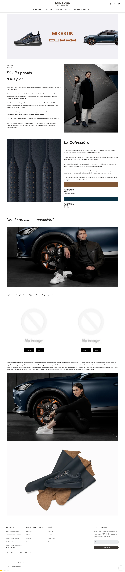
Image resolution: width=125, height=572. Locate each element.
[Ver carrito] (119, 4)
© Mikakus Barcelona (16, 567)
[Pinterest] (21, 552)
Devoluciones (31, 542)
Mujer (49, 9)
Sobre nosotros (83, 9)
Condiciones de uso (13, 531)
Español (19, 562)
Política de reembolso (13, 545)
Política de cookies (13, 538)
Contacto (29, 531)
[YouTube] (26, 552)
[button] (5, 571)
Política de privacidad (13, 542)
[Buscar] (115, 4)
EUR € (9, 562)
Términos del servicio (13, 535)
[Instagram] (16, 552)
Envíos (28, 538)
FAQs (28, 535)
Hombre (37, 9)
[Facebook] (7, 552)
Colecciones (63, 9)
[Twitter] (12, 552)
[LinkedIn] (30, 552)
